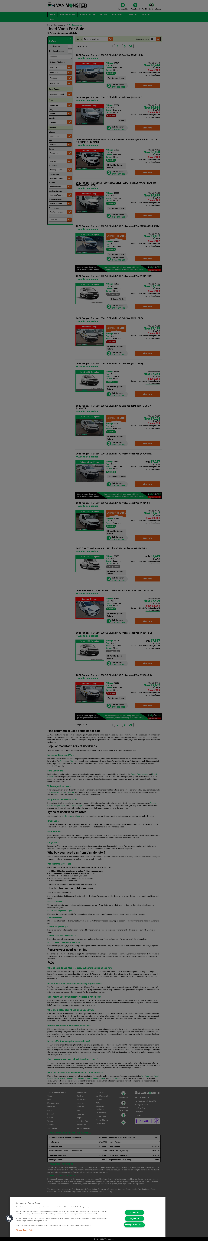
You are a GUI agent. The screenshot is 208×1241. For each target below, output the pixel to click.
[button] (9, 1218)
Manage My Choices (134, 1225)
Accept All (134, 1213)
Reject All (134, 1219)
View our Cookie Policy (24, 1230)
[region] (88, 1217)
